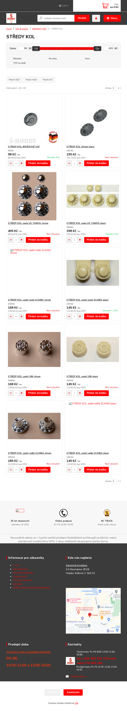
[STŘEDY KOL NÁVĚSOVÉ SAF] (34, 120)
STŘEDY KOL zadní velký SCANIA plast (87, 453)
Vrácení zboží (20, 576)
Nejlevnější (31, 79)
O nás (16, 565)
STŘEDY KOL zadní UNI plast (82, 376)
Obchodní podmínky (23, 572)
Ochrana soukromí (22, 580)
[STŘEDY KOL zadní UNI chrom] (34, 349)
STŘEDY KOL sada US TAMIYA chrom (28, 223)
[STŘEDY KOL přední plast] (92, 120)
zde (76, 703)
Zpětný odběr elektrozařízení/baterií (31, 587)
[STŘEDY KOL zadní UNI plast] (92, 349)
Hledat (82, 18)
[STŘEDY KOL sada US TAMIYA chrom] (34, 196)
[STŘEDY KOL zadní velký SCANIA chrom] (34, 426)
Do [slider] (97, 48)
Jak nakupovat (20, 569)
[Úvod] (20, 18)
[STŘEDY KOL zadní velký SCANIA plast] (92, 426)
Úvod (8, 28)
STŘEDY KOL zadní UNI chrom (24, 376)
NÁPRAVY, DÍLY (39, 28)
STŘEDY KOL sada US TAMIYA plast (86, 223)
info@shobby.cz (78, 676)
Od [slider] (36, 48)
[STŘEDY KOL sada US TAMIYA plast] (92, 196)
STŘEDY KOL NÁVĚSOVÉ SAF (24, 146)
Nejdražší (48, 79)
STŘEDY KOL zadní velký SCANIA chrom (29, 453)
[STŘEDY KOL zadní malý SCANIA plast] (92, 273)
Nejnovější (14, 79)
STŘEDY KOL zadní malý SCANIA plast (87, 300)
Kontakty (17, 584)
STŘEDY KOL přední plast (80, 146)
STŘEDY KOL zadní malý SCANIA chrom (29, 300)
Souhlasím (73, 692)
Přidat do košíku (38, 163)
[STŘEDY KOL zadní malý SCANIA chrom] (34, 273)
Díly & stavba (22, 28)
